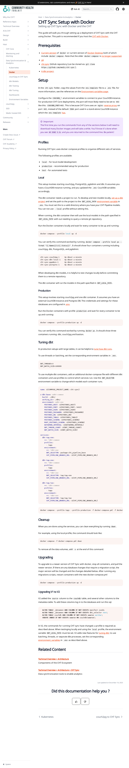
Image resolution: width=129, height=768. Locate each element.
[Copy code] (120, 234)
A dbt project (47, 71)
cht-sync (45, 64)
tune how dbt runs (103, 349)
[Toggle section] (28, 22)
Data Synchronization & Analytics (59, 17)
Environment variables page (94, 91)
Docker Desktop (95, 52)
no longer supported (111, 56)
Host (40, 17)
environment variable (107, 201)
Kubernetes (47, 716)
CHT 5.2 (81, 2)
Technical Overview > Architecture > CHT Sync (58, 670)
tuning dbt (104, 633)
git (42, 60)
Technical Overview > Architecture (53, 659)
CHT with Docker (100, 36)
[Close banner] (123, 2)
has (63, 112)
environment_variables (49, 640)
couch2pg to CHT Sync (108, 716)
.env (68, 304)
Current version (48, 52)
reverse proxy (110, 105)
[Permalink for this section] (63, 45)
